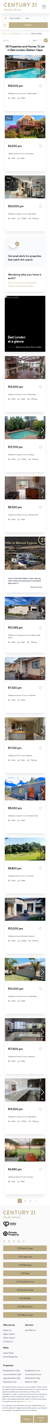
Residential (15, 33)
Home (4, 33)
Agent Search (9, 1334)
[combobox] (36, 18)
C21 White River (25, 1306)
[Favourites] (40, 86)
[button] (22, 18)
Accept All (41, 1419)
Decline (27, 1419)
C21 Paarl (25, 1273)
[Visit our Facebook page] (14, 1241)
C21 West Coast (25, 1315)
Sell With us (30, 1330)
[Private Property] (25, 1233)
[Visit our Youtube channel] (24, 1241)
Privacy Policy (28, 1401)
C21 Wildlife (25, 1298)
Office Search (9, 1338)
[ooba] (25, 1224)
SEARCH (28, 25)
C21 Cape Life (25, 1256)
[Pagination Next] (36, 1201)
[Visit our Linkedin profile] (19, 1241)
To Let (25, 33)
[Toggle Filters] (5, 25)
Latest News (8, 1353)
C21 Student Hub (25, 1290)
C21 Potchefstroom (25, 1281)
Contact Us (8, 1341)
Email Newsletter (10, 1357)
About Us (7, 1330)
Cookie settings (11, 1419)
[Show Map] (46, 40)
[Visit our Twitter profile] (4, 1241)
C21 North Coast (25, 1248)
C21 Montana (25, 1265)
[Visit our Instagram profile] (9, 1241)
